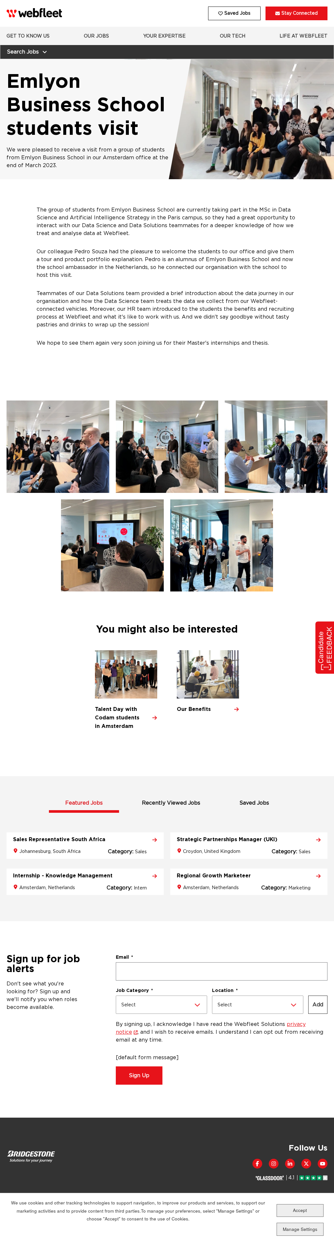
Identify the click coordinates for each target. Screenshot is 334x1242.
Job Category (134, 990)
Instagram (274, 1164)
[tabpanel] (167, 854)
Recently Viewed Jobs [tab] (171, 803)
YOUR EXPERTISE (164, 36)
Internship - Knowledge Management (63, 876)
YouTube (322, 1164)
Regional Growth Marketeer (214, 876)
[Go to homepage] (34, 13)
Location (225, 990)
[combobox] (161, 1005)
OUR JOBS (96, 36)
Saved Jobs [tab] (254, 803)
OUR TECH (232, 36)
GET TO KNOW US (28, 36)
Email (124, 957)
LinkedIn (290, 1164)
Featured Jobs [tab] (84, 803)
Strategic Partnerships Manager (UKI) (227, 839)
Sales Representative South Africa (59, 839)
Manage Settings (300, 1229)
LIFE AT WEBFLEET (303, 36)
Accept (300, 1210)
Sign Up (139, 1075)
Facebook (257, 1164)
